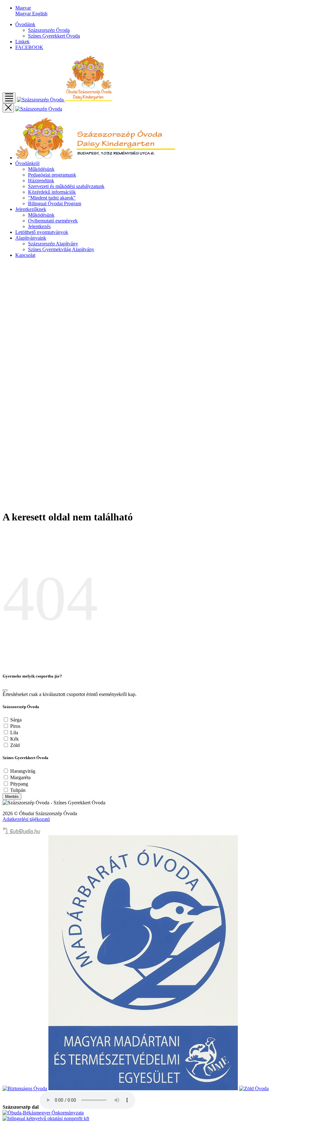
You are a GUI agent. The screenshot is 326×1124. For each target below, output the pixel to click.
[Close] (5, 690)
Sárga (16, 719)
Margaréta (20, 777)
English (39, 13)
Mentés (12, 796)
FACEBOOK (29, 47)
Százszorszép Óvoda (49, 30)
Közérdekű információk (52, 192)
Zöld (15, 745)
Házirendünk (41, 180)
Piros (15, 726)
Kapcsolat (25, 255)
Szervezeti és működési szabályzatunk (66, 186)
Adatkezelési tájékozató (26, 819)
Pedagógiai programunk (52, 175)
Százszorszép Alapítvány (53, 243)
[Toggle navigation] (9, 97)
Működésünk (41, 169)
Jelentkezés (39, 226)
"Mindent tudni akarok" (52, 197)
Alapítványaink (30, 238)
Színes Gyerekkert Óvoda (54, 36)
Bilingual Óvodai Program (54, 203)
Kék (14, 739)
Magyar (23, 13)
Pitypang (19, 784)
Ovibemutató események (53, 220)
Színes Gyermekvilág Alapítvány (61, 249)
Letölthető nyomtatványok (41, 232)
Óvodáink (25, 24)
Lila (14, 732)
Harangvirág (22, 771)
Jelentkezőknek (30, 209)
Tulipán (17, 790)
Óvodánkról (27, 163)
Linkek (22, 41)
